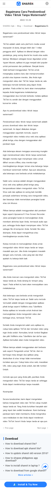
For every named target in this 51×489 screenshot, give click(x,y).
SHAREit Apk (8, 26)
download (28, 26)
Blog (19, 26)
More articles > (25, 475)
